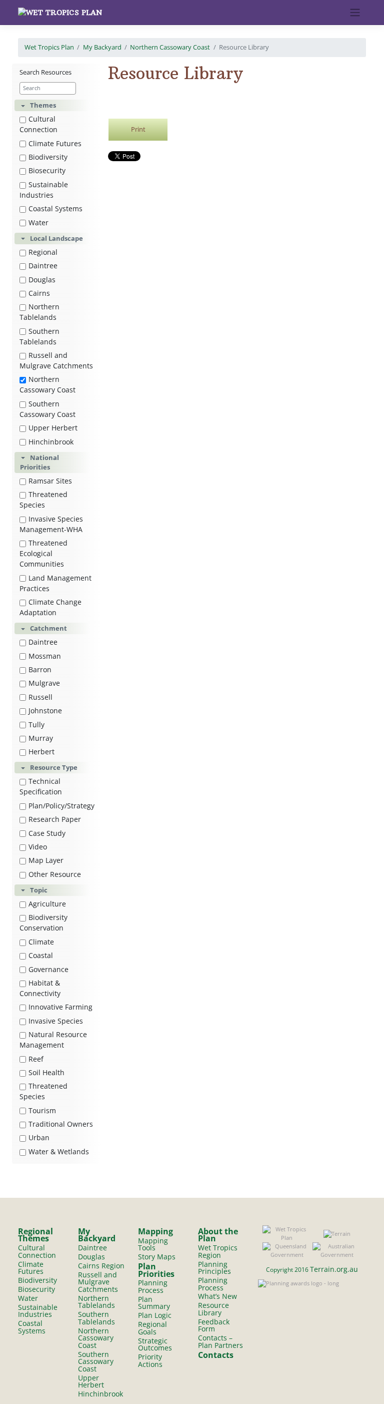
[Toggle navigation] (355, 12)
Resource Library (213, 1308)
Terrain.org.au (334, 1269)
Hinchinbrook (51, 441)
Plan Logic (155, 1315)
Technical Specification (41, 786)
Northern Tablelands (40, 312)
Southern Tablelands (40, 336)
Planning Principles (214, 1267)
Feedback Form (214, 1325)
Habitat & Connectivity (40, 988)
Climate (41, 942)
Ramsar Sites (50, 481)
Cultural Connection (39, 124)
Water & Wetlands (58, 1151)
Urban (39, 1137)
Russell (40, 697)
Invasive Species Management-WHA (51, 524)
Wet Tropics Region (218, 1251)
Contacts (216, 1354)
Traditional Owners (60, 1124)
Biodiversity (48, 157)
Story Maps (157, 1256)
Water (38, 222)
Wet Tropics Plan (49, 47)
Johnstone (45, 710)
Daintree (43, 265)
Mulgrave (44, 683)
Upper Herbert (53, 427)
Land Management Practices (56, 583)
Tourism (42, 1110)
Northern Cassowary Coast (170, 47)
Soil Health (46, 1072)
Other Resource (54, 874)
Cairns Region (101, 1265)
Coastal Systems (55, 208)
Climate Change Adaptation (51, 607)
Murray (40, 738)
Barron (40, 669)
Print (138, 129)
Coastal (40, 955)
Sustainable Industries (44, 190)
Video (37, 846)
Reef (36, 1059)
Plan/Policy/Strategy (61, 805)
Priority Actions (150, 1360)
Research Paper (54, 819)
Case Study (47, 833)
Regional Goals (152, 1327)
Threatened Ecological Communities (44, 553)
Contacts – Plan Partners (220, 1341)
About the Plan (218, 1235)
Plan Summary (154, 1302)
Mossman (44, 656)
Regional (43, 252)
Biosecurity (47, 170)
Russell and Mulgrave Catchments (56, 360)
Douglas (42, 279)
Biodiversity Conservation (44, 922)
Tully (36, 724)
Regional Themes (35, 1235)
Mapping (155, 1231)
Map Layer (46, 860)
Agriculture (47, 903)
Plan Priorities (156, 1270)
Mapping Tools (153, 1244)
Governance (48, 969)
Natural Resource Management (53, 1040)
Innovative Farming (60, 1007)
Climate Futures (55, 143)
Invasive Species (55, 1021)
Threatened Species (44, 500)
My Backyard (102, 47)
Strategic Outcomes (155, 1344)
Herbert (41, 751)
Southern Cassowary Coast (48, 409)
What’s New (217, 1296)
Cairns (39, 293)
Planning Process (153, 1286)
